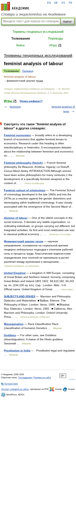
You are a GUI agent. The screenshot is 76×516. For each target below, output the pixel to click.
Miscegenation (14, 324)
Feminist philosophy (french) (23, 162)
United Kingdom (15, 272)
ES (63, 3)
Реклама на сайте (42, 377)
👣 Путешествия (9, 384)
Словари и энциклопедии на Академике (33, 14)
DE (56, 3)
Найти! (67, 21)
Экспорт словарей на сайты (15, 389)
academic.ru (15, 6)
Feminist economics (17, 135)
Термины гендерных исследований (38, 31)
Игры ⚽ (55, 45)
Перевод (27, 71)
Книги (20, 45)
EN (49, 3)
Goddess (10, 335)
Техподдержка (25, 377)
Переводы (55, 38)
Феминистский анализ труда (23, 241)
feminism (15, 106)
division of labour (15, 217)
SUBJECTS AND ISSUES (19, 296)
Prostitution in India (17, 350)
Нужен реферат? (31, 101)
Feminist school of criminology (24, 190)
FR (70, 3)
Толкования (20, 38)
